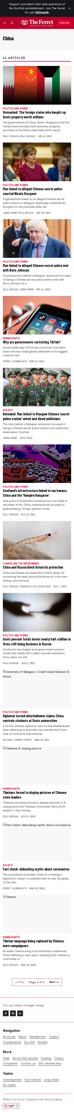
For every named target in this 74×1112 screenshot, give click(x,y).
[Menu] (5, 22)
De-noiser (9, 1085)
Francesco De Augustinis (35, 586)
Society (8, 410)
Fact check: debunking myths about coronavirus (36, 869)
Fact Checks (33, 1079)
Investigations (12, 1079)
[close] (70, 8)
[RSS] (20, 1013)
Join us (64, 22)
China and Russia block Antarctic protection (33, 567)
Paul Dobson (10, 136)
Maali (58, 1099)
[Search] (12, 22)
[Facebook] (6, 1013)
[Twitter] (13, 1013)
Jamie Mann (10, 213)
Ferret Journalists (15, 361)
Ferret (28, 740)
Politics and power (15, 108)
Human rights (11, 338)
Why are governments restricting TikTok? (32, 342)
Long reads (51, 1079)
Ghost (48, 1099)
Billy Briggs (27, 136)
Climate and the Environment (21, 564)
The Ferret (18, 1099)
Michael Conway (13, 740)
